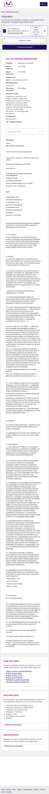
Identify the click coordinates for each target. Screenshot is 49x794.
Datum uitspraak (9, 67)
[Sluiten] (44, 31)
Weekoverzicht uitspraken (14, 746)
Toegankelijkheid (27, 789)
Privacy (14, 789)
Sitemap (8, 789)
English (3, 789)
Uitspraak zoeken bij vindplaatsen (17, 682)
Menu (43, 4)
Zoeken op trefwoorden (14, 673)
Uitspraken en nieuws (12, 11)
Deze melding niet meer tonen (36, 31)
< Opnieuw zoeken (24, 40)
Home (3, 11)
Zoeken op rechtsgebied (14, 677)
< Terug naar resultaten (24, 47)
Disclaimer (9, 791)
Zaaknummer (11, 77)
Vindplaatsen (11, 116)
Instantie (9, 63)
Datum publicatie (9, 73)
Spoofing (35, 789)
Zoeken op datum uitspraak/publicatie (19, 671)
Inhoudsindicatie (12, 94)
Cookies (19, 789)
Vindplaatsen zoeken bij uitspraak (17, 680)
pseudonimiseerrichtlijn (15, 33)
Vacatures (42, 789)
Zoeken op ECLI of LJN (14, 675)
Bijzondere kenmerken (10, 89)
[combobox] (24, 131)
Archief (3, 791)
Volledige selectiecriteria (13, 724)
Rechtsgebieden (12, 83)
